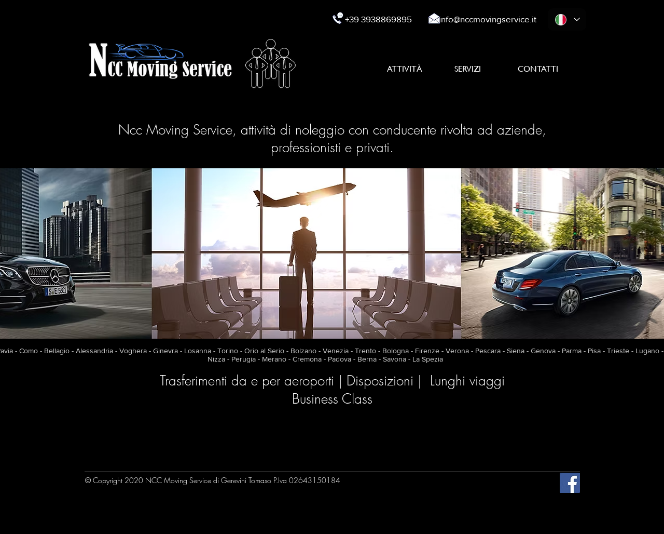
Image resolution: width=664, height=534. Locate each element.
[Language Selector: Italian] (567, 19)
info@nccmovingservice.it (487, 19)
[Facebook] (570, 483)
